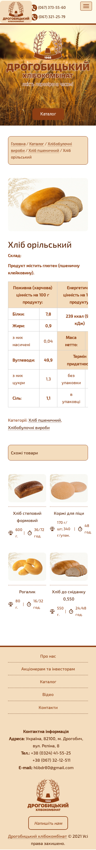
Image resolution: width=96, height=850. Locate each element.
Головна (18, 143)
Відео (48, 694)
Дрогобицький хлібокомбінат (37, 836)
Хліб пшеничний (44, 150)
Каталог (36, 143)
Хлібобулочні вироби (29, 427)
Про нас (48, 655)
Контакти (48, 707)
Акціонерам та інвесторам (48, 668)
